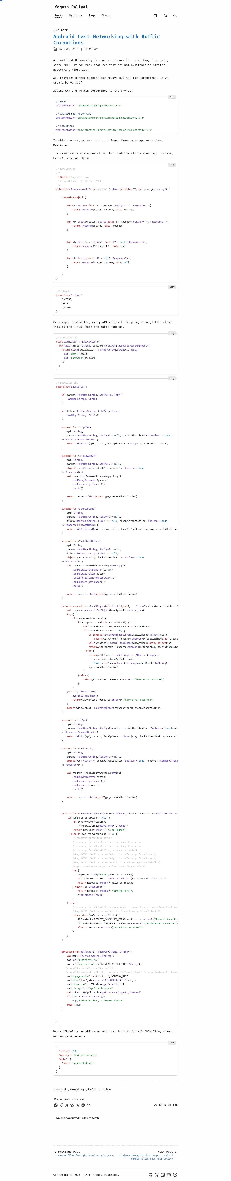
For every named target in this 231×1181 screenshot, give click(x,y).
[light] (175, 15)
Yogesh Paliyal (71, 7)
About (106, 15)
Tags (92, 15)
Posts (59, 15)
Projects (76, 15)
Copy (172, 97)
